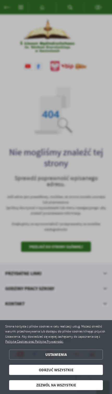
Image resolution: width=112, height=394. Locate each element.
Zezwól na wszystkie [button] (56, 385)
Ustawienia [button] (56, 354)
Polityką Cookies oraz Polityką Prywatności (34, 341)
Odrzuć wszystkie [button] (56, 370)
